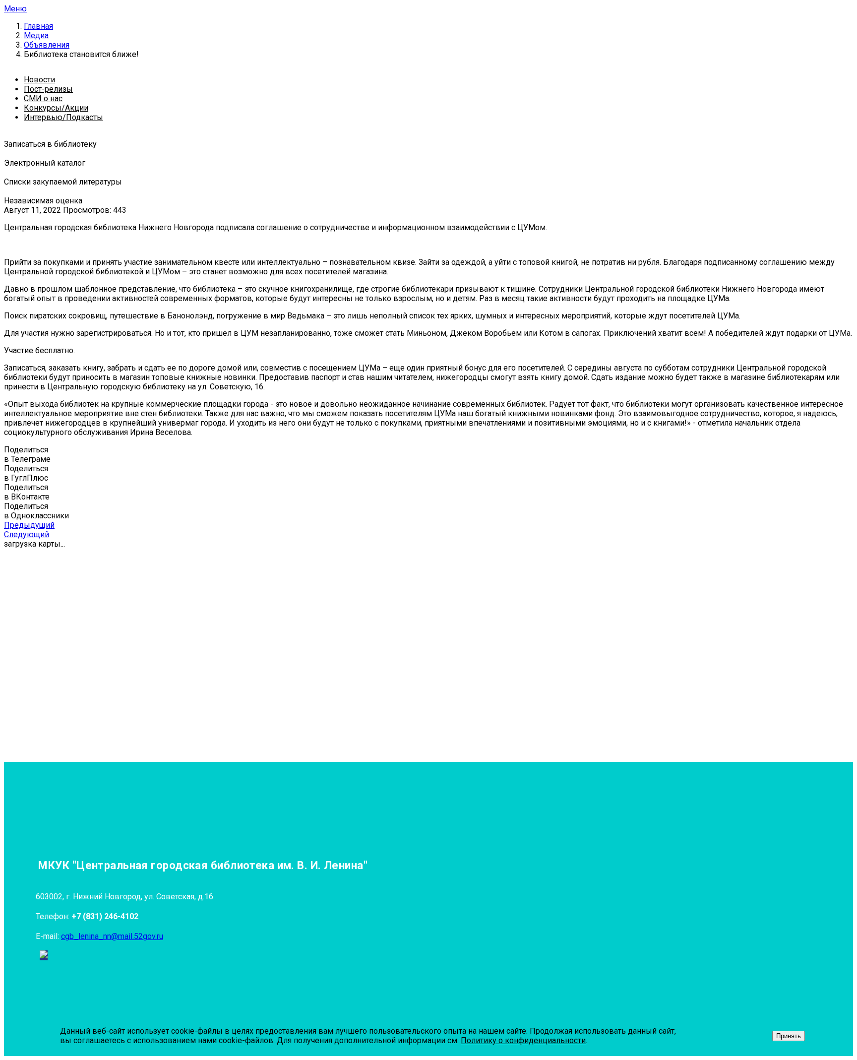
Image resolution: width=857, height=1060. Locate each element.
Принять (788, 1036)
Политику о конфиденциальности (523, 1040)
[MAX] (44, 955)
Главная (38, 26)
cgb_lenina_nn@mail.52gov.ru (112, 936)
